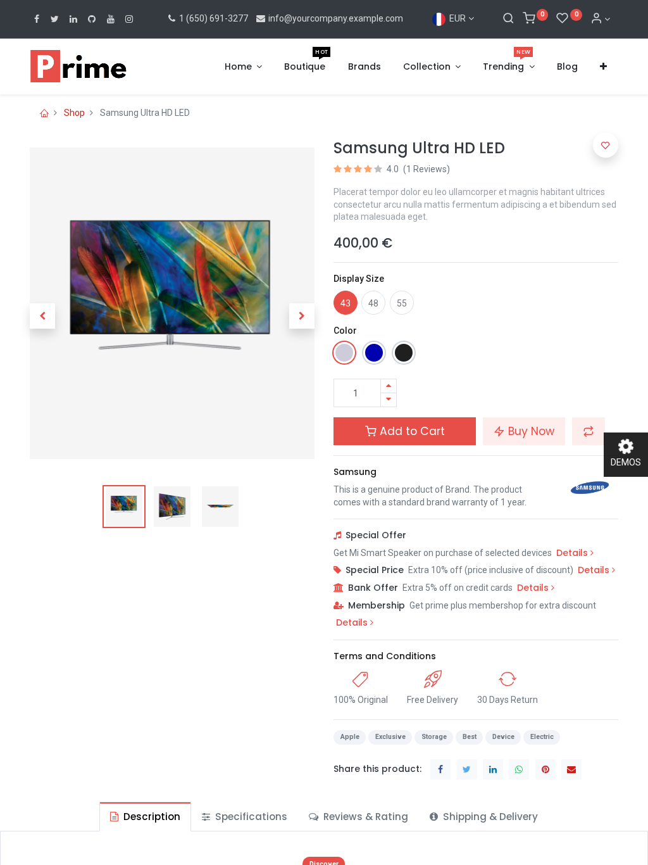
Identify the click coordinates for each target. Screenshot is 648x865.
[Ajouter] (388, 386)
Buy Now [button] (529, 431)
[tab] (145, 816)
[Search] (508, 19)
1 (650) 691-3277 (212, 18)
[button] (603, 67)
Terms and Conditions (384, 656)
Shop (74, 113)
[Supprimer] (388, 400)
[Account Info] (600, 19)
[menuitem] (304, 67)
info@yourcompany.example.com (335, 18)
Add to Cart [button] (411, 431)
